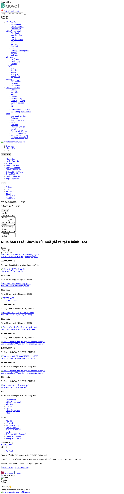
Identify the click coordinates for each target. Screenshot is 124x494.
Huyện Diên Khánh (13, 165)
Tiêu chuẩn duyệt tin (13, 430)
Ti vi (12, 48)
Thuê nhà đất (16, 29)
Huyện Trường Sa (13, 176)
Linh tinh (14, 125)
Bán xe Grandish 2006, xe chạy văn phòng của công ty (22, 344)
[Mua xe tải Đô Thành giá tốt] (13, 269)
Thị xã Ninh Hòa (12, 174)
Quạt (12, 105)
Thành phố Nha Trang (14, 172)
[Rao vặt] (10, 8)
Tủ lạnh (14, 90)
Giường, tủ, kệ (16, 98)
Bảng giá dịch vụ (12, 425)
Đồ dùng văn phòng (18, 133)
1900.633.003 (6, 445)
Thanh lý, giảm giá (18, 127)
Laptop (13, 37)
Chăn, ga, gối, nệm (18, 101)
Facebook (9, 451)
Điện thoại (15, 33)
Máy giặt (14, 92)
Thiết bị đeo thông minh (20, 51)
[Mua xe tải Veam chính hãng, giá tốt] (16, 284)
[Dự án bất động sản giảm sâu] (13, 142)
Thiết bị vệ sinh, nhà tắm (20, 109)
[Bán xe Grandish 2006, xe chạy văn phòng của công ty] (23, 342)
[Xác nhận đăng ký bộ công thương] (15, 468)
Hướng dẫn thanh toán (14, 438)
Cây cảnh (14, 129)
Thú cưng (14, 118)
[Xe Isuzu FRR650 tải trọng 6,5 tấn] (15, 385)
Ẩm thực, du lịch (17, 120)
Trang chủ (10, 146)
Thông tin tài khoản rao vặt (16, 434)
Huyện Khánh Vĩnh (13, 170)
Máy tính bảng (16, 35)
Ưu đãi (8, 432)
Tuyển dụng (15, 61)
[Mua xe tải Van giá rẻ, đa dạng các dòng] (17, 313)
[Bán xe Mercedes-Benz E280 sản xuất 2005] (19, 327)
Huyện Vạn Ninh (12, 178)
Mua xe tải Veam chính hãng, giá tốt (15, 286)
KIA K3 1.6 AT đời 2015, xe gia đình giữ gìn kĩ (19, 257)
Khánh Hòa (10, 148)
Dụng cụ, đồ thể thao (19, 131)
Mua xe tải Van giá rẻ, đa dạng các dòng (16, 315)
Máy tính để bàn (17, 40)
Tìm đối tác (15, 83)
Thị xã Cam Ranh (12, 163)
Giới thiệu (9, 421)
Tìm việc (14, 64)
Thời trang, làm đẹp (18, 116)
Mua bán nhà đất (17, 27)
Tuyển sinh (15, 59)
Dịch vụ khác (16, 81)
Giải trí (13, 122)
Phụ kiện (14, 53)
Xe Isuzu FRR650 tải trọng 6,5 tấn (14, 387)
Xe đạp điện (15, 74)
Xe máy (14, 70)
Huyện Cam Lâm (12, 161)
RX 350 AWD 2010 (8, 300)
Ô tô (12, 68)
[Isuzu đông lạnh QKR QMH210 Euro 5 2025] (19, 356)
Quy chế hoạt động (13, 428)
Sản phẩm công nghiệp (19, 135)
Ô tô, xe (9, 187)
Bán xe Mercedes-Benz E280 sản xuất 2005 (18, 329)
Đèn (12, 107)
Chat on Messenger (22, 492)
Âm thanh (14, 46)
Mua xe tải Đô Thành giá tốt (12, 271)
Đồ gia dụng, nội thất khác (21, 112)
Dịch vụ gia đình (17, 85)
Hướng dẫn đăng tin (13, 436)
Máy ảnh (14, 42)
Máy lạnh (14, 94)
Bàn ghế (14, 96)
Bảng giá (9, 423)
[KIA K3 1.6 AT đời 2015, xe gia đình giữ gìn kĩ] (20, 254)
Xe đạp (13, 72)
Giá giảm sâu (16, 24)
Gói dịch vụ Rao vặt (11, 11)
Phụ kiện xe (15, 77)
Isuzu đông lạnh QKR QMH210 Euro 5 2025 (18, 358)
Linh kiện (14, 55)
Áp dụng (5, 210)
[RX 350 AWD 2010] (9, 298)
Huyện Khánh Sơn (13, 168)
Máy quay (14, 44)
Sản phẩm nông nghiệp (19, 138)
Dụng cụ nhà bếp (17, 103)
